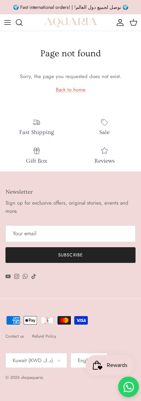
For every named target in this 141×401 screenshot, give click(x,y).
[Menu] (7, 22)
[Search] (22, 22)
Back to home (71, 89)
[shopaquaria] (70, 22)
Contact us (14, 336)
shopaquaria (32, 377)
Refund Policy (44, 336)
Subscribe (70, 255)
